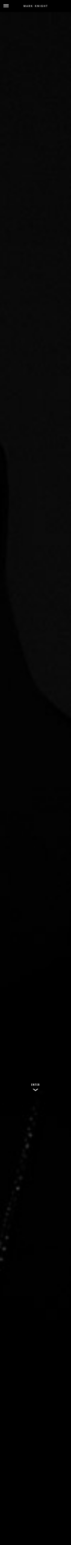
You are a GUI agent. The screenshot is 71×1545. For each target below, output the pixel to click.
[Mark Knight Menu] (35, 6)
